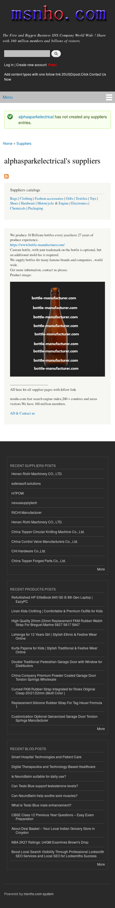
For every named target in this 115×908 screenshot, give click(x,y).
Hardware (28, 203)
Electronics (79, 203)
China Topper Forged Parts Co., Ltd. (38, 560)
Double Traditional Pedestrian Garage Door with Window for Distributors (56, 663)
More (101, 569)
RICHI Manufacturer (26, 512)
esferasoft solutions (26, 483)
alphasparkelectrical (36, 116)
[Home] (56, 14)
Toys (93, 198)
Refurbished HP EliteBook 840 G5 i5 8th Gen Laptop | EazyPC (52, 599)
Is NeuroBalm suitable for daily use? (38, 776)
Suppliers (24, 143)
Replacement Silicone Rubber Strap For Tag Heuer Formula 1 (56, 704)
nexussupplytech (24, 502)
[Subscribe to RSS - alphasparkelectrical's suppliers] (6, 175)
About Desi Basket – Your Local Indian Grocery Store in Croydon (53, 830)
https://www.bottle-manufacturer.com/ (37, 244)
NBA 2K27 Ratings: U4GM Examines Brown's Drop (49, 842)
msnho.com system (39, 893)
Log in (9, 64)
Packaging (35, 208)
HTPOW (17, 493)
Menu (8, 97)
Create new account (31, 64)
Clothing (26, 198)
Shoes (14, 203)
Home (7, 143)
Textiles (81, 198)
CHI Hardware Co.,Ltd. (28, 550)
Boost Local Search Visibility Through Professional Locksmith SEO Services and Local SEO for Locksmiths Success (57, 853)
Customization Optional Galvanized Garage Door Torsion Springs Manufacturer (54, 718)
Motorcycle (45, 203)
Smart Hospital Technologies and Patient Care (46, 756)
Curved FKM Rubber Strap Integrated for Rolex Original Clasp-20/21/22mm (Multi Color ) (53, 691)
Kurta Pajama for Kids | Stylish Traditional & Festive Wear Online (54, 650)
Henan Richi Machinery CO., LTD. (37, 473)
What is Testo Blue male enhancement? (41, 805)
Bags (13, 198)
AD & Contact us (22, 413)
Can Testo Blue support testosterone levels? (44, 785)
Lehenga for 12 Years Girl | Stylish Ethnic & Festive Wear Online (54, 636)
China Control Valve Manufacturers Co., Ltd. (44, 541)
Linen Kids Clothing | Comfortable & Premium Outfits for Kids (57, 610)
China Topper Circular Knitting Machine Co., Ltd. (48, 531)
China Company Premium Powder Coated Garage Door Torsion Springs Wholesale (53, 677)
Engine (64, 203)
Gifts (69, 198)
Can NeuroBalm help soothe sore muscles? (44, 795)
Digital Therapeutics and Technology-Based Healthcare (53, 766)
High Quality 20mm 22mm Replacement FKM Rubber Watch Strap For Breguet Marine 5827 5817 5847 (56, 622)
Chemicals (18, 208)
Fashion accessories (49, 198)
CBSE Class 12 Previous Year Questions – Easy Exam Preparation (52, 816)
